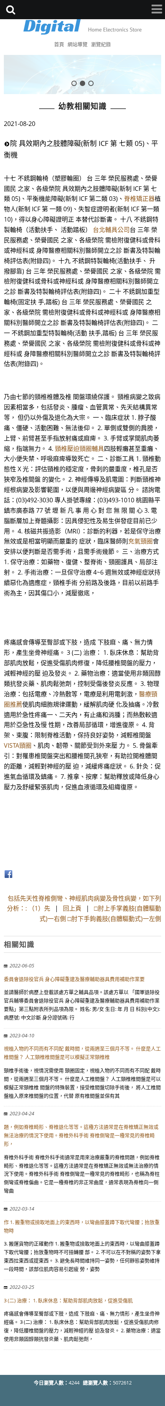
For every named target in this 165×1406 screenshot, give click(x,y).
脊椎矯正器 (139, 198)
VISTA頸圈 (17, 745)
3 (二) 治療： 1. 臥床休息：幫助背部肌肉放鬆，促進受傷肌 (68, 1300)
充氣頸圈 (140, 541)
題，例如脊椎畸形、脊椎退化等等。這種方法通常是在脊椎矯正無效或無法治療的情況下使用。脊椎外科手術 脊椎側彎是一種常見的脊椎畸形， (81, 1135)
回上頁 (72, 908)
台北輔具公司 (111, 229)
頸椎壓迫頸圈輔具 (79, 448)
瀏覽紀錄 (101, 44)
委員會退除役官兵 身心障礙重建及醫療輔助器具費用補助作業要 (74, 978)
